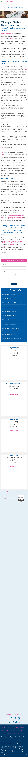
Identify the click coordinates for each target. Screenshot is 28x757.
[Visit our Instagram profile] (12, 722)
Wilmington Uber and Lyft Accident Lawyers (11, 329)
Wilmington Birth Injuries (8, 294)
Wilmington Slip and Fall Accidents (11, 319)
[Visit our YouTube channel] (19, 719)
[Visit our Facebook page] (8, 719)
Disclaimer (17, 744)
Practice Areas (5, 730)
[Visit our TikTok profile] (16, 722)
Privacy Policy (10, 744)
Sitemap (23, 744)
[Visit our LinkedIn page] (9, 722)
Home (3, 727)
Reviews (23, 730)
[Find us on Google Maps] (15, 719)
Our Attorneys (20, 727)
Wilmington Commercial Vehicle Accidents (13, 302)
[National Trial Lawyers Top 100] (14, 491)
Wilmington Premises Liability (9, 315)
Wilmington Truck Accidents (9, 324)
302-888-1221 (19, 8)
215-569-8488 (8, 8)
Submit (14, 284)
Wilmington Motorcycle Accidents (11, 311)
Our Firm (10, 727)
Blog (9, 733)
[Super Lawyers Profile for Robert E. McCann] (21, 502)
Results (15, 730)
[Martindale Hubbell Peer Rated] (14, 714)
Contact (17, 733)
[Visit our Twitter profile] (12, 719)
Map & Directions (14, 358)
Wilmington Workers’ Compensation (11, 338)
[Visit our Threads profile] (19, 722)
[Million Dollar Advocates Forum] (10, 498)
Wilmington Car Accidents (8, 298)
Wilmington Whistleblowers (9, 334)
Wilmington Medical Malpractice (10, 307)
